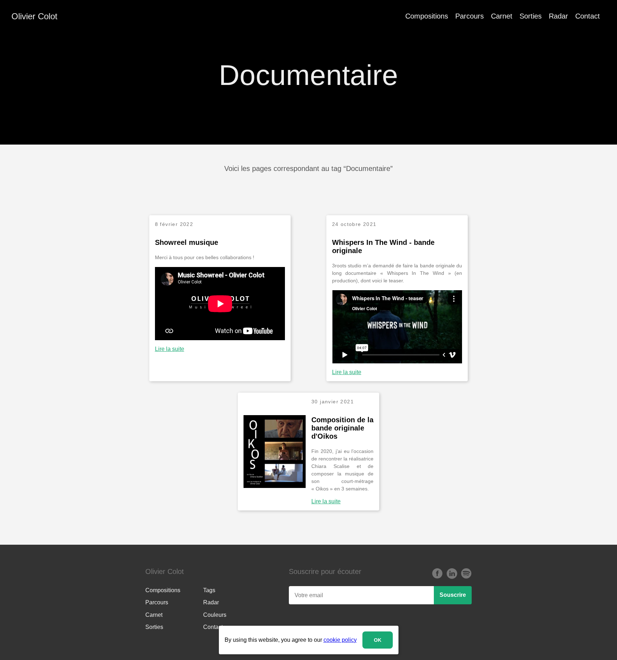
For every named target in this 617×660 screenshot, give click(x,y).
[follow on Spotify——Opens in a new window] (466, 574)
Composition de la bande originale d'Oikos (342, 428)
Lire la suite (169, 349)
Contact (587, 16)
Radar (558, 16)
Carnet (501, 16)
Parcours (469, 16)
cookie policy (340, 640)
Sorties (531, 16)
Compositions (426, 16)
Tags (209, 590)
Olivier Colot (34, 16)
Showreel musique (186, 242)
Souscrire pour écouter (325, 571)
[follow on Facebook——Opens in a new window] (437, 574)
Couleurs (214, 615)
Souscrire (453, 595)
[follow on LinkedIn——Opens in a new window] (451, 574)
